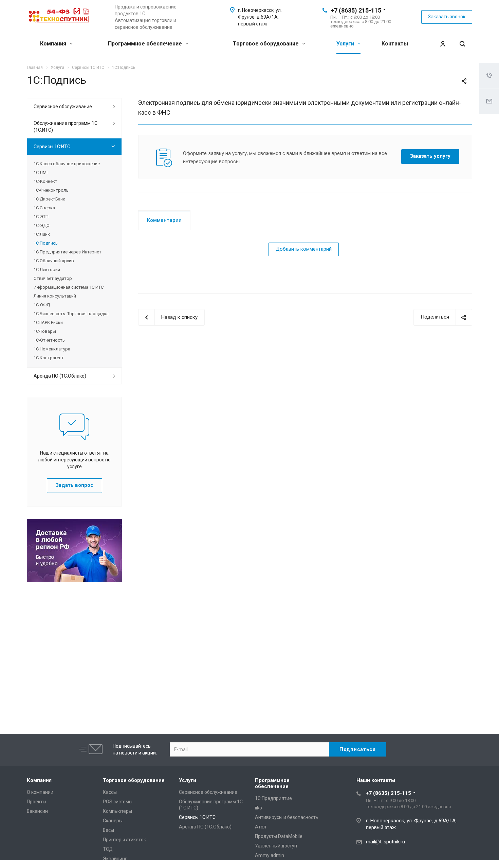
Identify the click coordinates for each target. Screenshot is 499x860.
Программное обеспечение (145, 43)
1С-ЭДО (42, 225)
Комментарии (164, 220)
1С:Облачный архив (54, 260)
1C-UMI (41, 172)
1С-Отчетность (49, 340)
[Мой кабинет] (442, 44)
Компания (54, 43)
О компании (40, 792)
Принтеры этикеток (124, 839)
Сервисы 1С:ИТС (52, 146)
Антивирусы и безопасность (286, 817)
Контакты (395, 43)
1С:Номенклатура (52, 348)
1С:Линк (42, 234)
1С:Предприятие (273, 798)
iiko (258, 807)
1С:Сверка (44, 207)
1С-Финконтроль (51, 190)
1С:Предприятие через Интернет (67, 251)
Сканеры (113, 820)
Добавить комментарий (304, 249)
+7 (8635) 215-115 (356, 10)
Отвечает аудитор (53, 278)
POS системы (117, 801)
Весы (108, 830)
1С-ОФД (42, 304)
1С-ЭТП (41, 216)
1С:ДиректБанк (49, 199)
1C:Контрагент (49, 357)
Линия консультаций (55, 296)
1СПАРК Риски (48, 322)
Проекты (36, 801)
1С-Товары (45, 331)
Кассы (110, 792)
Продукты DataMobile (278, 836)
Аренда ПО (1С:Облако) (60, 376)
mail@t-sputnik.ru (385, 842)
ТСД (108, 849)
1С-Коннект (45, 181)
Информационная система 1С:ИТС (69, 287)
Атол (260, 826)
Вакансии (37, 811)
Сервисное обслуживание (63, 106)
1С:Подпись (46, 243)
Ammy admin (269, 855)
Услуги (345, 43)
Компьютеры (117, 811)
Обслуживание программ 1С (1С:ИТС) (65, 126)
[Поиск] (462, 44)
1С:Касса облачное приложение (67, 163)
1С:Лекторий (47, 269)
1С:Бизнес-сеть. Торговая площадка (71, 313)
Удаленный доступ (276, 845)
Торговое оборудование (266, 43)
